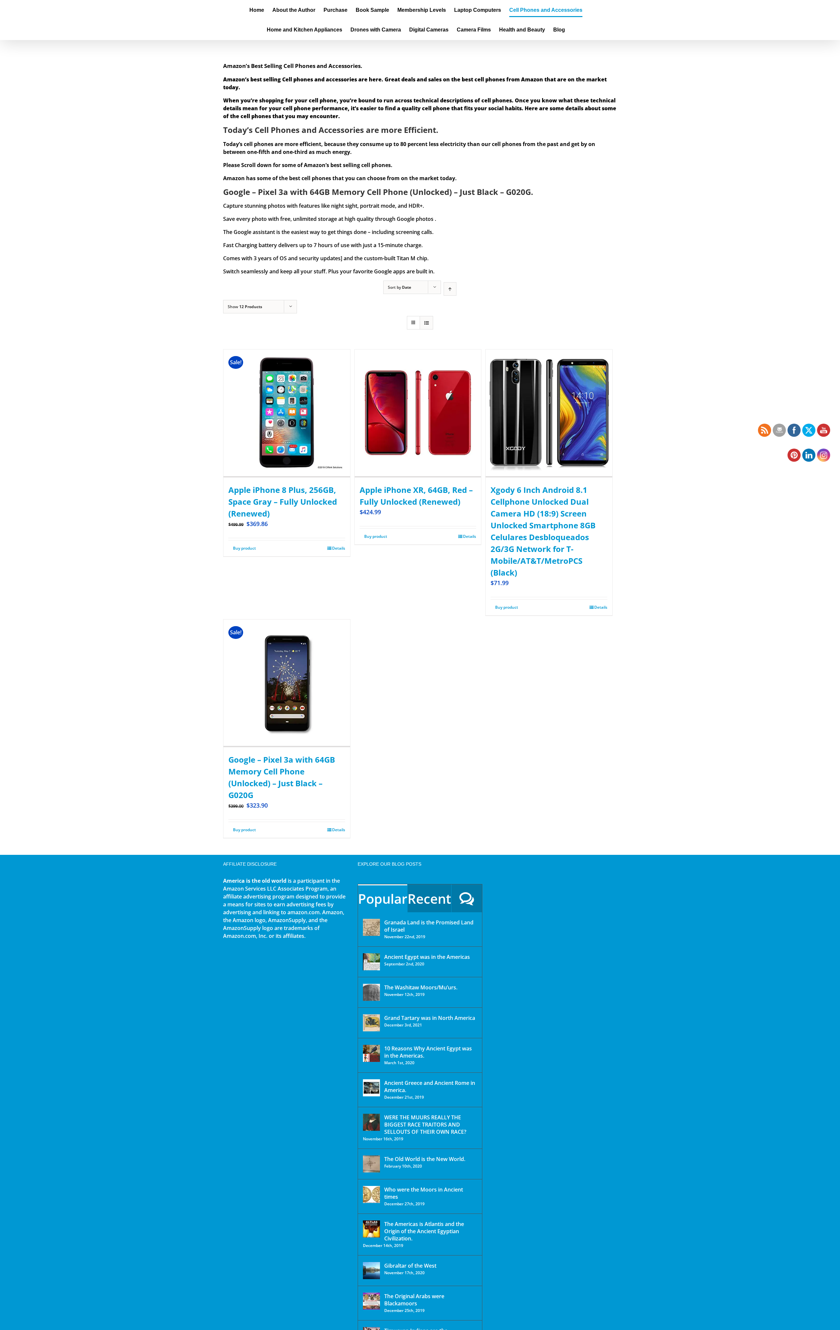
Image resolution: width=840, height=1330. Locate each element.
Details (338, 548)
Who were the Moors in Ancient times (423, 1193)
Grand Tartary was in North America (429, 1018)
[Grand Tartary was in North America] (371, 1022)
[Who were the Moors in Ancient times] (371, 1194)
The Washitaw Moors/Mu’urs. (420, 987)
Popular (382, 899)
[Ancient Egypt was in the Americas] (371, 961)
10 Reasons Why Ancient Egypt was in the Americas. (428, 1052)
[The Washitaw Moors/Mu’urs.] (371, 992)
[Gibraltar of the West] (371, 1270)
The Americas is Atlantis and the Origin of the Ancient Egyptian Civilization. (424, 1231)
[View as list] (426, 322)
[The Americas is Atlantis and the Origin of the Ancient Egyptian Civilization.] (371, 1228)
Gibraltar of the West (410, 1265)
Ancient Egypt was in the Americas (427, 957)
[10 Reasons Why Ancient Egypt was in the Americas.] (371, 1053)
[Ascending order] (450, 289)
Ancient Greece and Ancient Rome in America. (429, 1086)
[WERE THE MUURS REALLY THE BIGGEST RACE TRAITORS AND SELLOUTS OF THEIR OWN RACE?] (371, 1122)
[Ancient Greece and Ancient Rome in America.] (371, 1087)
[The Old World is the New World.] (371, 1163)
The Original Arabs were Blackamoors (414, 1300)
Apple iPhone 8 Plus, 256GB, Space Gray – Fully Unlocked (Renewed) (282, 501)
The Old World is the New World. (424, 1159)
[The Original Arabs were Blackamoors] (371, 1301)
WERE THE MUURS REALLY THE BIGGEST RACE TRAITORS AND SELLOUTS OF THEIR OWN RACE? (425, 1124)
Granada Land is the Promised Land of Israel (428, 926)
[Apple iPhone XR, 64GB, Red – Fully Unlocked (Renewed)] (418, 413)
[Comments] (467, 898)
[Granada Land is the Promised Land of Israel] (371, 927)
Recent (429, 899)
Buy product (244, 548)
